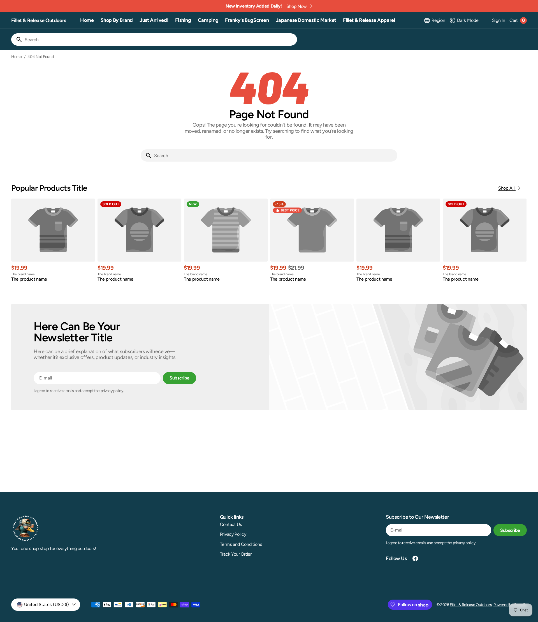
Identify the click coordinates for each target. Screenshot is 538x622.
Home (16, 57)
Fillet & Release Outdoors (471, 604)
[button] (434, 20)
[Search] (16, 39)
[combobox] (159, 39)
